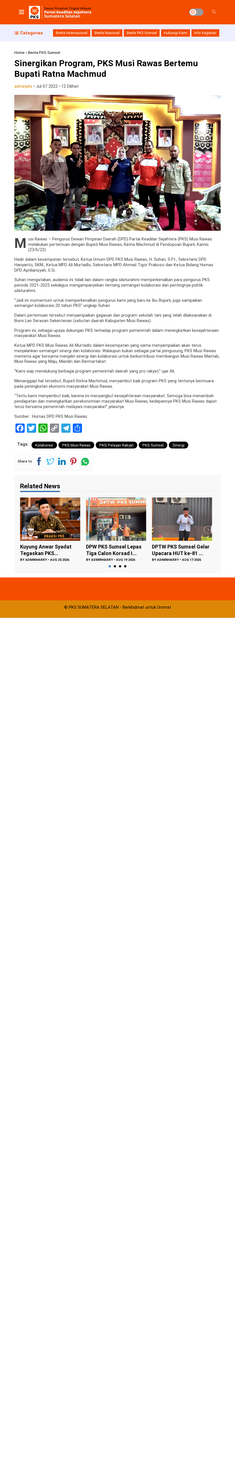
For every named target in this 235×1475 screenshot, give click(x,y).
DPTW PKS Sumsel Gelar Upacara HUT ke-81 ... (115, 550)
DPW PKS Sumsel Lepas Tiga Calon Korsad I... (48, 550)
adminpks (23, 86)
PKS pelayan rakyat (116, 445)
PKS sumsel (153, 445)
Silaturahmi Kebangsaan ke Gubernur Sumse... (180, 550)
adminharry (36, 560)
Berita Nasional (107, 33)
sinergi (179, 445)
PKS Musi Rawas (76, 445)
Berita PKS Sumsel (142, 33)
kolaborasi (44, 445)
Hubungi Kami (175, 33)
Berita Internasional (71, 33)
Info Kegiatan (205, 33)
